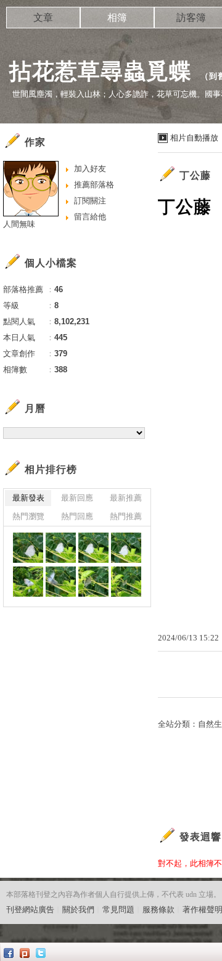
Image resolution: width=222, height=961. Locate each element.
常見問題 (118, 909)
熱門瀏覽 (28, 516)
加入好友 (90, 168)
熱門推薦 (126, 516)
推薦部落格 (94, 184)
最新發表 (28, 497)
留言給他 (90, 216)
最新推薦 (126, 497)
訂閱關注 (90, 200)
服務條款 (158, 909)
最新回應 (77, 497)
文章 (43, 17)
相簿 (117, 17)
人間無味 (19, 224)
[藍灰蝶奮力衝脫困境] (28, 548)
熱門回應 (77, 516)
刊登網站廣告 (30, 909)
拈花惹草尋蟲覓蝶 (100, 71)
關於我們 (78, 909)
